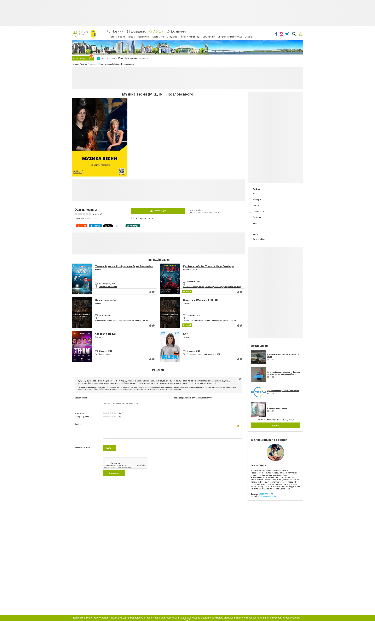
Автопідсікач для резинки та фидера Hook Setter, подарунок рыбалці (283, 373)
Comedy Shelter (105, 354)
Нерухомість (144, 37)
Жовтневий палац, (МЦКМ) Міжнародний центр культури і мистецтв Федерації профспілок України (224, 287)
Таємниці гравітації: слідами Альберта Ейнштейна (124, 266)
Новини (117, 31)
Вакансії (249, 37)
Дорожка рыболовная (277, 408)
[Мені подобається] (150, 292)
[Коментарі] (153, 292)
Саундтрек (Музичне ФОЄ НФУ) (201, 300)
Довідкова (172, 37)
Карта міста (158, 37)
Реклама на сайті (116, 37)
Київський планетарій (108, 287)
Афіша (158, 31)
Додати (275, 425)
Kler (185, 333)
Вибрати (111, 448)
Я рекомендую (159, 211)
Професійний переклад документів (283, 391)
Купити (186, 291)
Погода (131, 37)
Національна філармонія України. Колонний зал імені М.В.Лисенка (122, 320)
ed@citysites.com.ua (267, 496)
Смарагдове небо (105, 300)
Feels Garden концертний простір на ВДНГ (204, 354)
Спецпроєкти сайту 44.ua (230, 37)
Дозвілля (178, 31)
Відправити (114, 473)
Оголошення (209, 37)
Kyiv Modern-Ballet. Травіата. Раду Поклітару (208, 266)
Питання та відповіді (190, 37)
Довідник (138, 31)
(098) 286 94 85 (266, 494)
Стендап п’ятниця (105, 333)
